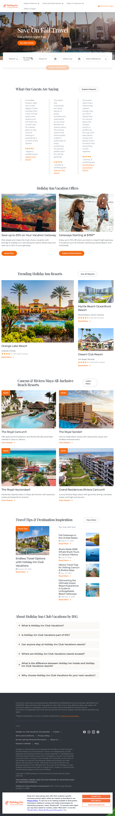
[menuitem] (33, 3)
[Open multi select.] (96, 59)
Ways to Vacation (74, 3)
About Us (54, 740)
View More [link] (91, 520)
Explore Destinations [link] (71, 253)
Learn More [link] (88, 382)
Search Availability (57, 68)
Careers (56, 732)
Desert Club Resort (30, 158)
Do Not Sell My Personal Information (31, 740)
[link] (26, 42)
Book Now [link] (9, 253)
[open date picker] (48, 59)
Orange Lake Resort (59, 171)
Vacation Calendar (23, 744)
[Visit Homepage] (12, 6)
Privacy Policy (32, 801)
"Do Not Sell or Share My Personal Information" (45, 810)
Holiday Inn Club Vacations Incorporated (33, 732)
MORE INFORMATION (96, 805)
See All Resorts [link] (87, 274)
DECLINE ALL (96, 801)
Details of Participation (70, 716)
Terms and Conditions (25, 736)
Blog (37, 744)
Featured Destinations (52, 3)
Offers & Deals (30, 9)
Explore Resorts (30, 3)
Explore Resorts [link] (89, 89)
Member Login (107, 6)
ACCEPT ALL (96, 796)
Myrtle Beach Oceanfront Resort (88, 167)
